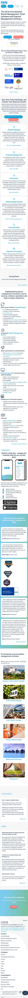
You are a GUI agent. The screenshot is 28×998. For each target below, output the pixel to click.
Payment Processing (14, 251)
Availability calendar (8, 382)
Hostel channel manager (14, 740)
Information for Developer (7, 986)
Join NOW (13, 906)
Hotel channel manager (14, 720)
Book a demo (7, 37)
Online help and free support (10, 437)
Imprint (2, 973)
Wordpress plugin (7, 392)
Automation (14, 178)
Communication (14, 227)
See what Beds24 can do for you (13, 116)
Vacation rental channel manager (14, 681)
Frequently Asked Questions (8, 979)
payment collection (12, 353)
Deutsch (25, 920)
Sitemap (3, 970)
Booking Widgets (5, 945)
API (2, 989)
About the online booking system (13, 219)
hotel (23, 926)
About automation (14, 192)
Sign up (3, 6)
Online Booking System (14, 202)
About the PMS (14, 169)
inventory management (14, 320)
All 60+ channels (13, 92)
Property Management (14, 155)
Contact (10, 6)
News (4, 826)
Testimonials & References (8, 957)
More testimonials (21, 642)
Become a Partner (5, 984)
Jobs (2, 966)
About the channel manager (14, 145)
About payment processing (14, 265)
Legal (2, 961)
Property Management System (9, 938)
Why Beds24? (4, 977)
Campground (13, 779)
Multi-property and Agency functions (10, 947)
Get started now (18, 37)
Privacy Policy (20, 992)
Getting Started (5, 982)
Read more (23, 819)
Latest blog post (7, 793)
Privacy (3, 963)
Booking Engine (6, 373)
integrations (13, 425)
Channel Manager (14, 130)
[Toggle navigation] (22, 6)
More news (23, 883)
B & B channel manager (13, 700)
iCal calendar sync (7, 313)
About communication (13, 243)
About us (3, 954)
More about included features (19, 444)
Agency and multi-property (10, 420)
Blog (2, 968)
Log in (17, 6)
